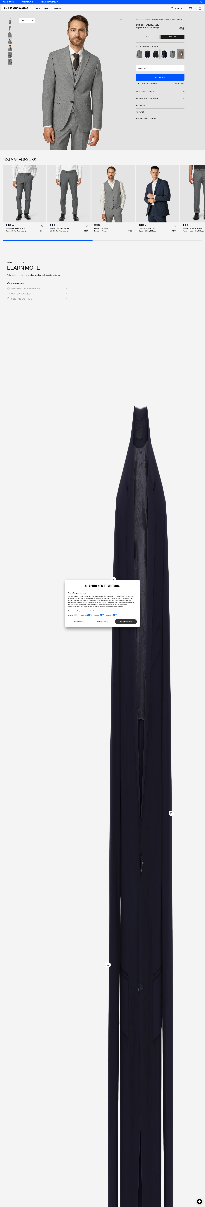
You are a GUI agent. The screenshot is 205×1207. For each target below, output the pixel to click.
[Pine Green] (99, 225)
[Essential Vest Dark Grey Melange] (113, 193)
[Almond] (95, 225)
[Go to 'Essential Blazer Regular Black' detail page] (155, 54)
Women (47, 8)
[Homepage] (16, 8)
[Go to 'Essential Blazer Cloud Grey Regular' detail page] (172, 54)
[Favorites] (190, 8)
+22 (12, 225)
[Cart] (200, 8)
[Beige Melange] (97, 225)
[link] (113, 579)
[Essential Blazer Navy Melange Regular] (157, 193)
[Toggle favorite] (121, 20)
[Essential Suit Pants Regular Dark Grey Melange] (24, 193)
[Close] (200, 1)
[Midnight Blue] (6, 225)
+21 (145, 225)
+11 (101, 225)
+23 (57, 225)
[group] (72, 80)
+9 (189, 225)
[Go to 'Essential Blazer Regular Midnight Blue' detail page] (147, 54)
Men (38, 8)
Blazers (147, 19)
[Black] (8, 225)
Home (137, 19)
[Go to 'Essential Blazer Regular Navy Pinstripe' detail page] (164, 54)
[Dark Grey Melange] (187, 225)
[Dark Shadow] (10, 225)
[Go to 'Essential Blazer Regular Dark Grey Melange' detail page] (139, 54)
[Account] (195, 8)
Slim (147, 37)
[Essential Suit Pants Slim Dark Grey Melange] (68, 193)
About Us (58, 8)
